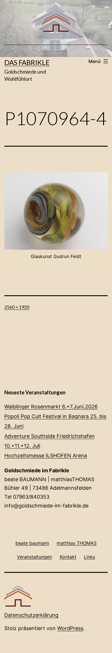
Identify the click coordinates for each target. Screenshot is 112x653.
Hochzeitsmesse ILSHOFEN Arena (45, 456)
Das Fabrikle (27, 62)
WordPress (70, 628)
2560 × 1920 (16, 307)
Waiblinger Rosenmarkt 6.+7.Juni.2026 (51, 407)
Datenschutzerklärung (31, 615)
